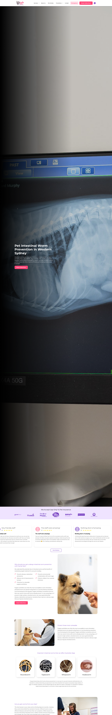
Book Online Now (86, 3)
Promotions (59, 3)
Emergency (74, 3)
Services (36, 3)
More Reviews (56, 550)
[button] (36, 3)
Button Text (95, 3)
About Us (43, 3)
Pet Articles (50, 3)
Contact (67, 3)
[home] (20, 3)
